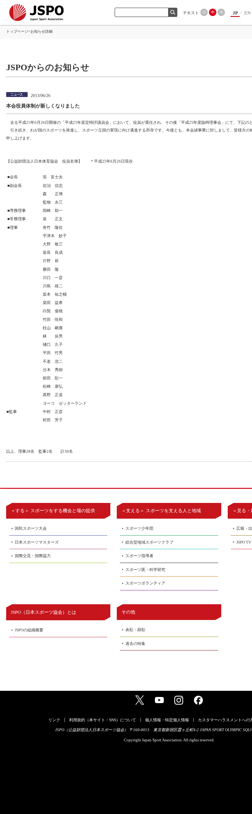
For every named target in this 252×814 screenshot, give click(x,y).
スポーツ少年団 (139, 528)
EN (247, 12)
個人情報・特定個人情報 (167, 720)
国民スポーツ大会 (31, 528)
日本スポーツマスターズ (37, 542)
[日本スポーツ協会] (36, 12)
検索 (172, 12)
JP (235, 12)
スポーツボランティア (145, 583)
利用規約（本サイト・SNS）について (102, 720)
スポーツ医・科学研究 (145, 569)
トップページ (17, 31)
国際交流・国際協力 (33, 555)
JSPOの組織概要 (29, 630)
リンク (54, 720)
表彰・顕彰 (135, 629)
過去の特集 (135, 643)
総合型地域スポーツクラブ (149, 542)
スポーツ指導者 (139, 555)
